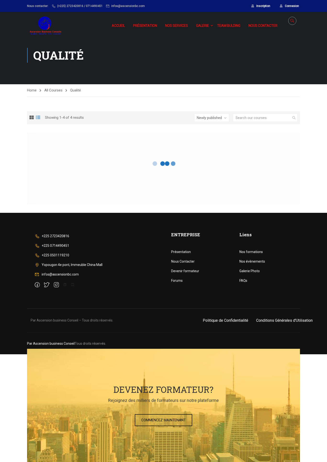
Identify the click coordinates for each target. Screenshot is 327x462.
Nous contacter (262, 26)
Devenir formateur (185, 271)
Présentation (145, 26)
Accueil (118, 26)
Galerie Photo (249, 271)
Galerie (202, 26)
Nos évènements (252, 261)
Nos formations (251, 252)
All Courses (53, 90)
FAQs (243, 280)
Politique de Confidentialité (225, 320)
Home (32, 90)
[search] (294, 118)
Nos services (176, 26)
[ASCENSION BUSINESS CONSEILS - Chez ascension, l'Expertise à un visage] (45, 25)
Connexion (292, 6)
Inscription (263, 6)
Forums (177, 280)
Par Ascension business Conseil (51, 343)
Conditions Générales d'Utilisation (284, 320)
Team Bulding (228, 26)
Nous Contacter (183, 261)
